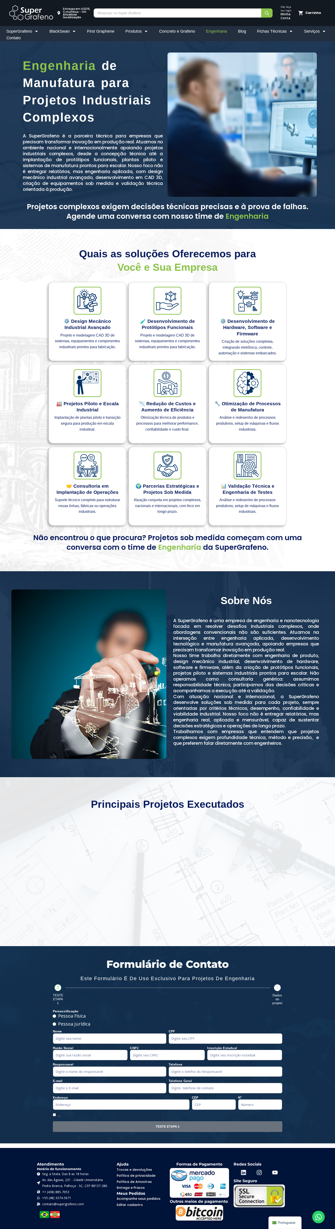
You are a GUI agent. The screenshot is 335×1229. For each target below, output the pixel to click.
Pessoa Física (72, 1016)
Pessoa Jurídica (74, 1024)
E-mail (58, 1081)
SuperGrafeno (19, 31)
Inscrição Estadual (222, 1048)
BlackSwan (59, 31)
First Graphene (100, 31)
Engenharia (216, 31)
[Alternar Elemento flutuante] (318, 1217)
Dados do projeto (277, 999)
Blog (242, 31)
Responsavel (63, 1064)
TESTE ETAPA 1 (58, 999)
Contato (13, 38)
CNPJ (134, 1048)
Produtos (133, 31)
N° (240, 1097)
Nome (57, 1031)
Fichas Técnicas (272, 31)
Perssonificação (66, 1011)
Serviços (312, 31)
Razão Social (63, 1048)
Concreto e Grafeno (177, 31)
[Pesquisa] (267, 13)
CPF (172, 1031)
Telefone (176, 1064)
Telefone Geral (180, 1081)
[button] (74, 13)
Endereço (60, 1097)
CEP (195, 1097)
